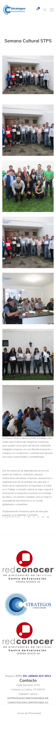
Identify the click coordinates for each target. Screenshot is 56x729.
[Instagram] (26, 721)
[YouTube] (35, 721)
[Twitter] (29, 517)
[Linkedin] (43, 517)
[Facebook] (24, 517)
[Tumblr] (38, 517)
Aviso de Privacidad (29, 713)
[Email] (48, 517)
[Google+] (34, 517)
